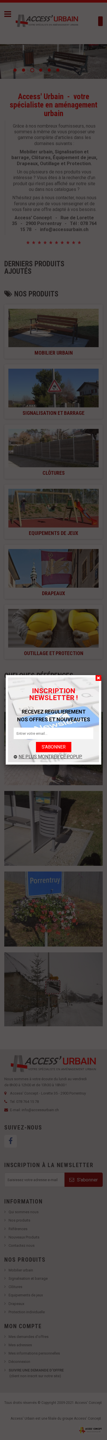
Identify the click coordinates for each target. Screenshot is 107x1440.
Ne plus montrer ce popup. (50, 756)
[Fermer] (98, 678)
